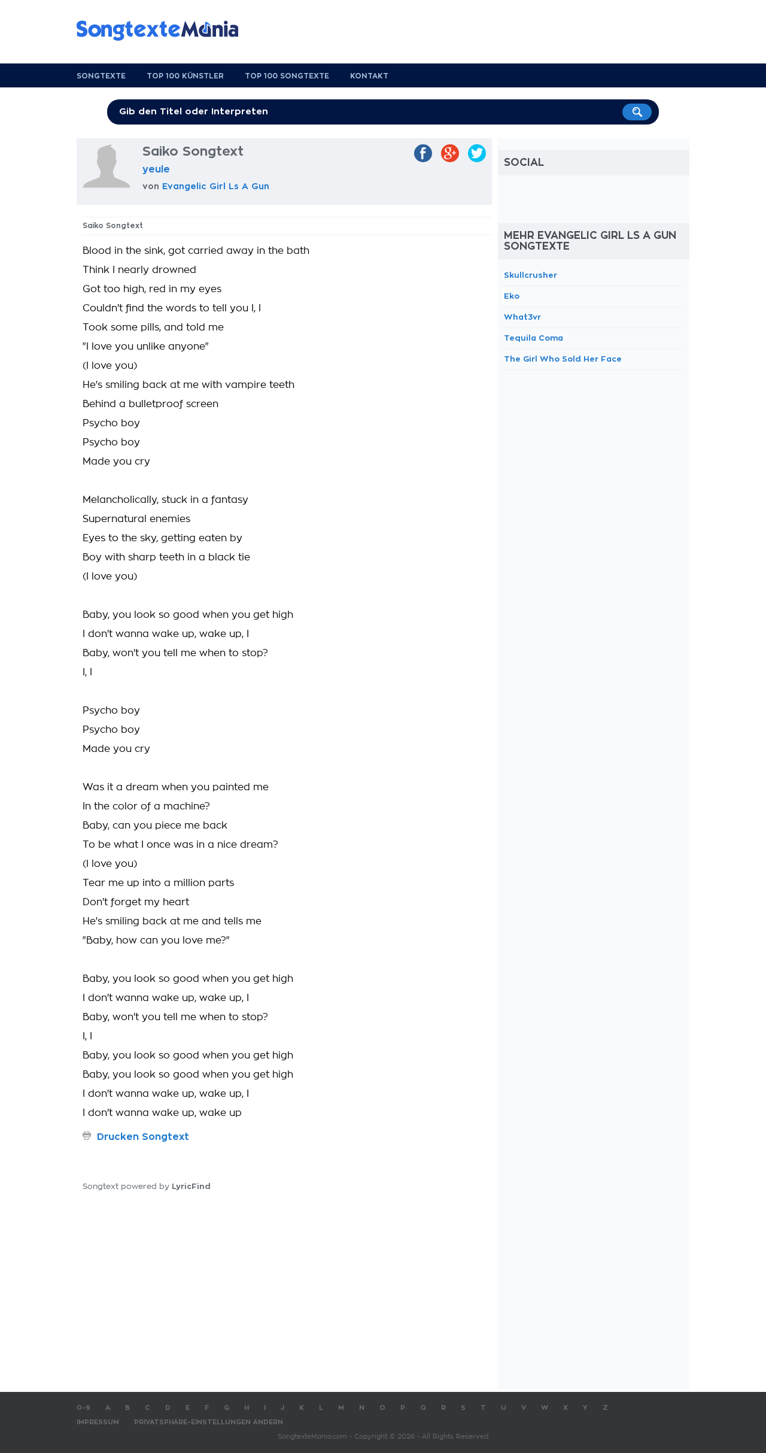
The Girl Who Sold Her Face (563, 359)
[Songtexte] (163, 30)
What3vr (522, 317)
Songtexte (101, 76)
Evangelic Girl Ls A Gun (215, 186)
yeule (156, 169)
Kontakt (369, 76)
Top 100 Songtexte (287, 76)
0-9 (83, 1408)
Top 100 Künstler (185, 76)
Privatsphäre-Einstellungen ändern (208, 1422)
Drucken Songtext (143, 1137)
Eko (511, 296)
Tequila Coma (533, 338)
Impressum (98, 1422)
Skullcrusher (530, 275)
